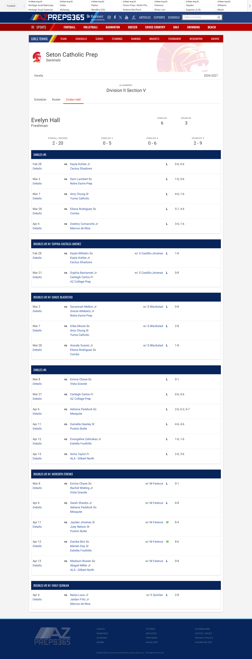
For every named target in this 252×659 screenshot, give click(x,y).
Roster (56, 99)
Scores (99, 39)
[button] (250, 6)
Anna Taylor (78, 454)
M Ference (156, 483)
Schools (174, 17)
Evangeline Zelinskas (84, 439)
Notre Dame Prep (81, 183)
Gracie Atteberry (81, 311)
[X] (120, 17)
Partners (151, 637)
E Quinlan (157, 595)
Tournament (174, 39)
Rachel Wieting (80, 488)
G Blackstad (155, 306)
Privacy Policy (204, 637)
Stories (150, 629)
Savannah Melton (82, 306)
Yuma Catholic (79, 198)
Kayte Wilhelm (79, 253)
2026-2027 (211, 75)
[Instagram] (109, 17)
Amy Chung (78, 194)
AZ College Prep (80, 281)
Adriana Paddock (81, 409)
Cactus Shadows (81, 168)
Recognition (196, 39)
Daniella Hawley (81, 424)
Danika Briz (78, 541)
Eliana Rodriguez (81, 209)
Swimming (193, 27)
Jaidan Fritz (78, 599)
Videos (100, 629)
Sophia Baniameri (82, 272)
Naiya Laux (78, 595)
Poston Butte (78, 428)
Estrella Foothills (81, 443)
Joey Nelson (78, 526)
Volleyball (90, 27)
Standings (117, 39)
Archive (215, 39)
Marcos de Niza (80, 228)
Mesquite (76, 413)
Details (37, 168)
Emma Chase (79, 379)
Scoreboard (202, 629)
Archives (151, 633)
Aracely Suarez (80, 345)
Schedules (81, 39)
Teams (63, 39)
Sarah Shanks (79, 503)
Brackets (154, 39)
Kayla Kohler (78, 164)
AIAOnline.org (203, 642)
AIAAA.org (152, 642)
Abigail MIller (79, 565)
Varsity (38, 75)
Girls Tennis (39, 38)
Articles (145, 17)
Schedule (40, 99)
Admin (100, 642)
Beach (212, 27)
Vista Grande (78, 383)
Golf (176, 27)
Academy (101, 637)
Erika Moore (78, 326)
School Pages (203, 633)
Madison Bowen (81, 561)
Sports (41, 27)
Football (11, 6)
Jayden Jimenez (81, 522)
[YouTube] (126, 17)
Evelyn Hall (73, 99)
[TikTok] (133, 17)
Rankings (136, 39)
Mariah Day (78, 546)
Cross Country (155, 27)
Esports (159, 17)
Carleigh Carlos (80, 277)
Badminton (113, 27)
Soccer (132, 27)
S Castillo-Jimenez (151, 253)
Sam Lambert (79, 179)
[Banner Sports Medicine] (95, 17)
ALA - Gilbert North (82, 458)
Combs (74, 213)
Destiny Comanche (82, 224)
